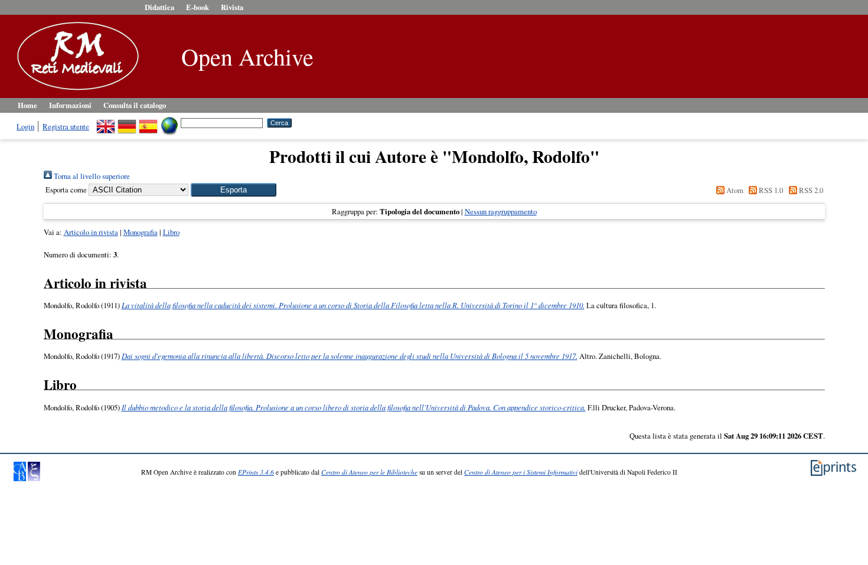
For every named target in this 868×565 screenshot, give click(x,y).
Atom (734, 190)
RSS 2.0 (810, 190)
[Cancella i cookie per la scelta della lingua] (169, 122)
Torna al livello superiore (91, 176)
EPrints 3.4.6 (256, 472)
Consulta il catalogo (134, 105)
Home (27, 105)
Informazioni (70, 105)
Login (25, 126)
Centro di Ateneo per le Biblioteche (369, 472)
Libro (171, 232)
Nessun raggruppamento (501, 211)
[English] (105, 122)
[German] (127, 122)
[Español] (148, 122)
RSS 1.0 (770, 190)
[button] (233, 190)
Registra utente (66, 126)
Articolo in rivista (91, 232)
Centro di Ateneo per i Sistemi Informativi (520, 472)
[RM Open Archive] (75, 91)
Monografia (140, 232)
